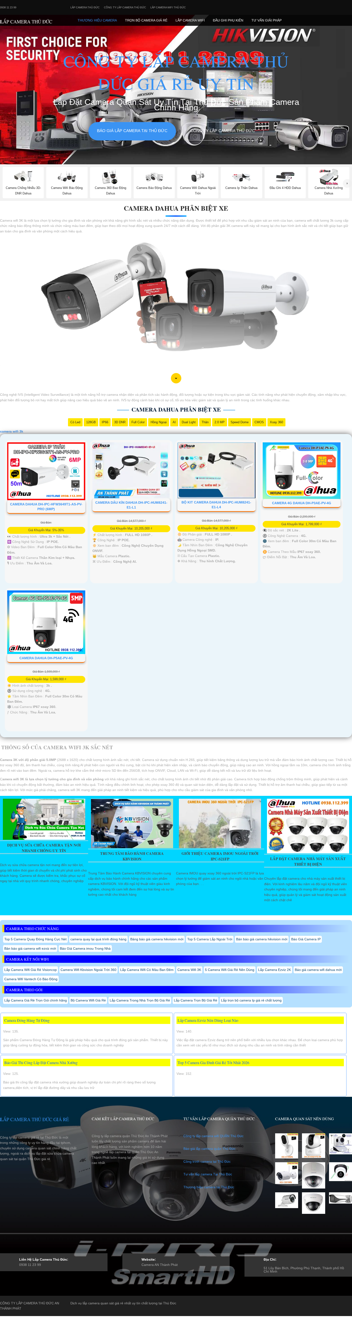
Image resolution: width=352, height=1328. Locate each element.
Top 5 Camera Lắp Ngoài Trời (209, 939)
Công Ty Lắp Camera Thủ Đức (125, 7)
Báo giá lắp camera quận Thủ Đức (209, 1149)
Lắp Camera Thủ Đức (85, 7)
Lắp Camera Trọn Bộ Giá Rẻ (195, 1000)
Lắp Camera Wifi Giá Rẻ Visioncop (30, 970)
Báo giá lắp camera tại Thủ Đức (132, 131)
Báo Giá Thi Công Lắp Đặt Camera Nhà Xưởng (41, 1062)
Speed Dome (240, 422)
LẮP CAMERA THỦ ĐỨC (26, 21)
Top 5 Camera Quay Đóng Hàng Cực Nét (35, 939)
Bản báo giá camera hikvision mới (261, 939)
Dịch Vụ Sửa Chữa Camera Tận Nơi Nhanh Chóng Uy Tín (44, 847)
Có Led (75, 422)
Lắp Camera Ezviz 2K (274, 970)
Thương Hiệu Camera (97, 20)
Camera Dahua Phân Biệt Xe (176, 208)
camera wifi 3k (11, 431)
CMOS (259, 422)
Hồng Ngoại (159, 422)
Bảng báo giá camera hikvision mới (156, 939)
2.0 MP (220, 422)
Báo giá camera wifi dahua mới (318, 970)
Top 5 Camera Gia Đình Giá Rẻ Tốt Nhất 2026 (213, 1062)
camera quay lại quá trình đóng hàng (98, 939)
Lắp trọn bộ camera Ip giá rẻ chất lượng (251, 1000)
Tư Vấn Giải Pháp (266, 20)
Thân (205, 422)
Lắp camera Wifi (190, 20)
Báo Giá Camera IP (306, 939)
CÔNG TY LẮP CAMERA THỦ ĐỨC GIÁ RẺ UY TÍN (176, 72)
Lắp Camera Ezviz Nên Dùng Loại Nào (208, 1020)
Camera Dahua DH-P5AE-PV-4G (46, 658)
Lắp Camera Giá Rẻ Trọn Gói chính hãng (35, 1000)
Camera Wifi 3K (189, 970)
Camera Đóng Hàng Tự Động (27, 1020)
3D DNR (119, 422)
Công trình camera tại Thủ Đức (207, 1161)
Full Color (138, 422)
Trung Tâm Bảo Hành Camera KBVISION (132, 856)
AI (174, 422)
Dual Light (189, 422)
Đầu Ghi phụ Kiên (228, 20)
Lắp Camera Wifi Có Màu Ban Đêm (147, 970)
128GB (91, 422)
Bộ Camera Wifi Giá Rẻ (88, 1000)
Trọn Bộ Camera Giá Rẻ (146, 20)
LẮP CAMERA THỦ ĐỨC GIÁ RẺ (34, 1119)
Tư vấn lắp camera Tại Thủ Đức (207, 1174)
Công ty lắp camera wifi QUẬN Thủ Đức (213, 1136)
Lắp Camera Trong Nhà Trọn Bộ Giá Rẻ (140, 1000)
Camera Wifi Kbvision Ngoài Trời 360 (88, 970)
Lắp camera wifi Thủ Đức (168, 7)
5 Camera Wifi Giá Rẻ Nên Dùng (229, 970)
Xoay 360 (276, 422)
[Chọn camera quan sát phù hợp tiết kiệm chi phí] (347, 183)
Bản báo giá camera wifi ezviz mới (30, 948)
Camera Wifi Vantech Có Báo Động (30, 979)
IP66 (105, 422)
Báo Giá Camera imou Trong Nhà (85, 948)
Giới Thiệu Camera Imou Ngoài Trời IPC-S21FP (220, 856)
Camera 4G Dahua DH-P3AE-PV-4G (301, 503)
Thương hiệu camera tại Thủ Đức (208, 1187)
